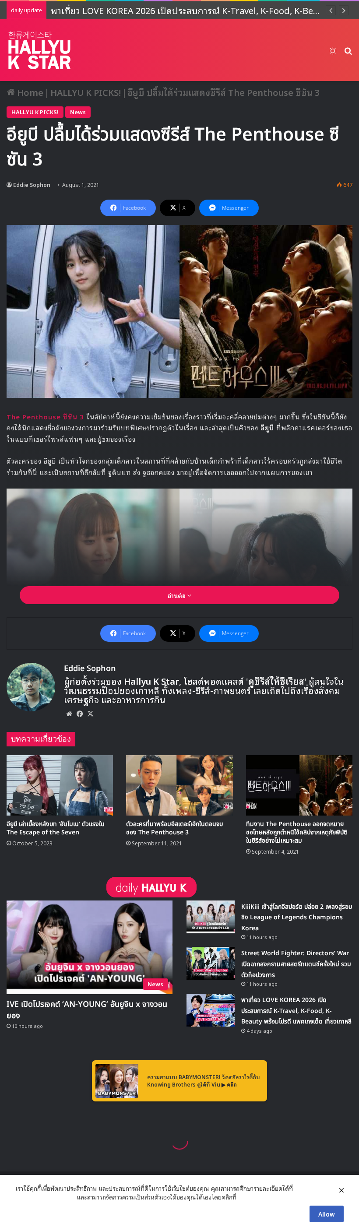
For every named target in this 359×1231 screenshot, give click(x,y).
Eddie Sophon (31, 184)
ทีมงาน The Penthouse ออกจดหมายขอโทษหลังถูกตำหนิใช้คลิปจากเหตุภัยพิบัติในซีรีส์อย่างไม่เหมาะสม (297, 832)
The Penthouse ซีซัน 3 (45, 416)
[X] (90, 713)
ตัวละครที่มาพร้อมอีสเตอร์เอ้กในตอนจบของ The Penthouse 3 (174, 828)
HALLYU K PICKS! (85, 92)
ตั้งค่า (245, 1196)
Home (29, 92)
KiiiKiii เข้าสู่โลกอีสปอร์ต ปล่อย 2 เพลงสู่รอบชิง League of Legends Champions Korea (296, 917)
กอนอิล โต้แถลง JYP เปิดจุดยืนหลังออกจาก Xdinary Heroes (165, 10)
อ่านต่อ (177, 595)
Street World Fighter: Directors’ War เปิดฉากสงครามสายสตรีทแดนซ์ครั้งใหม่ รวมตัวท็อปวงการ (296, 964)
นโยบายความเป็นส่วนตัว (45, 1196)
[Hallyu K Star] (39, 50)
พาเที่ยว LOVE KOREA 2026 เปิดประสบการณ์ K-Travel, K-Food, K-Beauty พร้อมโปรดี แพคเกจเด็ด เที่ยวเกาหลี (296, 1010)
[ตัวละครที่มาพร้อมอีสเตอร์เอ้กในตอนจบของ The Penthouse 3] (179, 785)
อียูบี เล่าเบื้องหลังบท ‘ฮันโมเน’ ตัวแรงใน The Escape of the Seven (56, 828)
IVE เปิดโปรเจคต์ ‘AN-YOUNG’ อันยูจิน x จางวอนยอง (87, 1010)
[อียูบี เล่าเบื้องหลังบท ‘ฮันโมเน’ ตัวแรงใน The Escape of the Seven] (60, 785)
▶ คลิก (229, 1084)
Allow (326, 1214)
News (78, 111)
